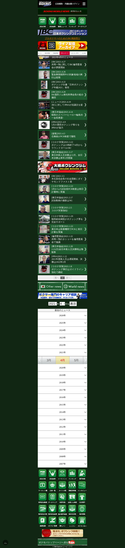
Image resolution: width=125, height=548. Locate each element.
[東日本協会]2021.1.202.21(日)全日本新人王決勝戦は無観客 (67, 249)
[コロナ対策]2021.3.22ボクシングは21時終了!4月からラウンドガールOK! (67, 145)
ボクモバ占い (82, 526)
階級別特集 (72, 490)
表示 (73, 303)
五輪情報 (55, 53)
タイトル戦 (62, 490)
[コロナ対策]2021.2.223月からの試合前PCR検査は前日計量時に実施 (67, 189)
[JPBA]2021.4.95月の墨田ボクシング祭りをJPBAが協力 (66, 125)
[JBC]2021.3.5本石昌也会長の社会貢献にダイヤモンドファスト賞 (67, 179)
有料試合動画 (42, 502)
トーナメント (62, 479)
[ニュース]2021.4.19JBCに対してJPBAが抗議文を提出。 (67, 105)
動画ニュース (62, 26)
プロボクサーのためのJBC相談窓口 (62, 38)
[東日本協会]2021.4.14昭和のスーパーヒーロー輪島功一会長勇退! (67, 115)
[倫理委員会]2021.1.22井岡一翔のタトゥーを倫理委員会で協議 (67, 239)
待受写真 (62, 502)
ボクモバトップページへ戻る (53, 542)
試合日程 (43, 26)
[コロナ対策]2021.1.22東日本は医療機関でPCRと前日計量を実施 (67, 229)
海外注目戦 (72, 514)
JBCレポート (64, 53)
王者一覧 (53, 490)
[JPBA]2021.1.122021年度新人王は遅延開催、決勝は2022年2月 (67, 259)
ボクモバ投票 (52, 526)
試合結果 (53, 26)
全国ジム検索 (72, 502)
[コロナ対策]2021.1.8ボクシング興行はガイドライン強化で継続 (67, 269)
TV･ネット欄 (42, 490)
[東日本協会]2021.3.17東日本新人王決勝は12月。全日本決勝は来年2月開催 (67, 155)
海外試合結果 (52, 514)
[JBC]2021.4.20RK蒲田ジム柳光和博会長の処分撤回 (67, 95)
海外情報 (47, 53)
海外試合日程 (42, 514)
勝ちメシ (62, 526)
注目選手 (82, 502)
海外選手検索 (62, 514)
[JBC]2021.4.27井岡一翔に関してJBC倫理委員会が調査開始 (67, 65)
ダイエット (38, 53)
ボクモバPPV (75, 53)
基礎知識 (43, 526)
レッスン (72, 526)
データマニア (82, 26)
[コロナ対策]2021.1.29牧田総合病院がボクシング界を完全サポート (67, 219)
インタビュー (82, 490)
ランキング (72, 26)
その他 (84, 53)
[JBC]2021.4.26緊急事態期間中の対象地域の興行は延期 (67, 75)
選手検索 (82, 479)
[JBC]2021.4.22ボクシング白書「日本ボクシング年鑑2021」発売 (67, 85)
